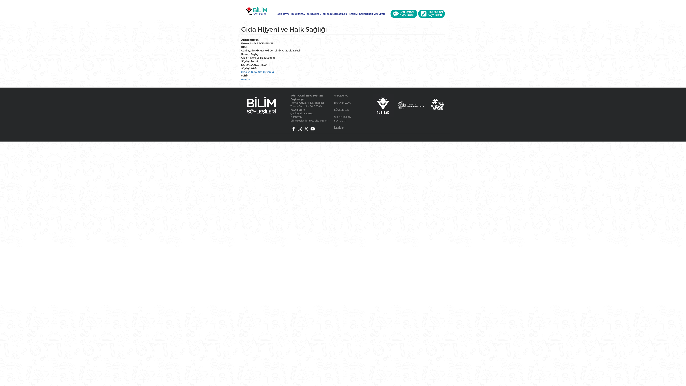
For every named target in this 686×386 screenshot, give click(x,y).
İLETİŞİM (339, 127)
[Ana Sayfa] (256, 11)
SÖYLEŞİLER (341, 109)
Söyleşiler (313, 14)
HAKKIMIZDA (342, 102)
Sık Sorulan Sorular (335, 14)
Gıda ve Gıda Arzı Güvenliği (258, 71)
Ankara (245, 79)
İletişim (353, 14)
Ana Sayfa (283, 14)
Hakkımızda (298, 14)
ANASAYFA (341, 95)
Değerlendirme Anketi (372, 14)
